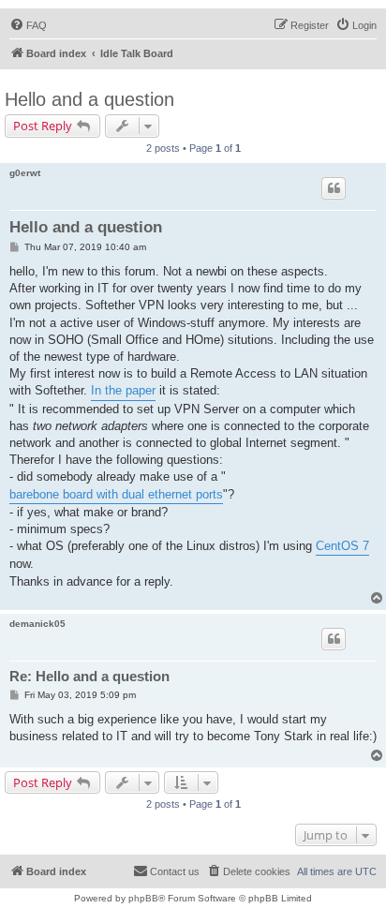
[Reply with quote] (333, 188)
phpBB (143, 898)
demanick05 (37, 623)
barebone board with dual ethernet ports (116, 494)
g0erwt (24, 173)
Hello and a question (89, 99)
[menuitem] (28, 25)
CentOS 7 (342, 546)
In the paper (123, 390)
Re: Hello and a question (89, 676)
